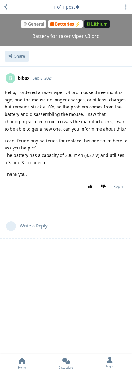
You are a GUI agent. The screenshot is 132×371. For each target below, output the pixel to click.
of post (64, 7)
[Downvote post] (105, 186)
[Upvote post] (91, 186)
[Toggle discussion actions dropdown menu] (126, 7)
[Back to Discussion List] (6, 7)
